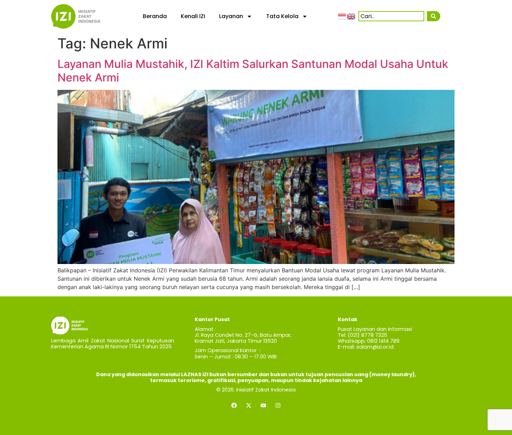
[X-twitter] (248, 405)
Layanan (231, 16)
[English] (351, 16)
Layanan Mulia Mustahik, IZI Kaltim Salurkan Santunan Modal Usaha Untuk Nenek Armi (252, 70)
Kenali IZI (193, 16)
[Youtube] (263, 405)
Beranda (155, 16)
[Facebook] (234, 405)
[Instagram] (278, 405)
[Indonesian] (342, 16)
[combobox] (391, 16)
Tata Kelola (282, 16)
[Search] (434, 16)
